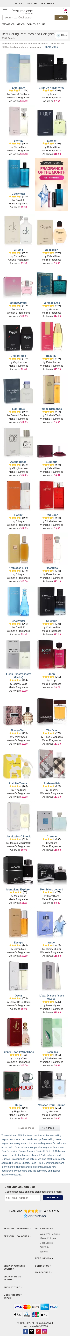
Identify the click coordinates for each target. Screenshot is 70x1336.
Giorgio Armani (20, 468)
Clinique (20, 521)
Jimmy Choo (20, 736)
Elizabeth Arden (53, 521)
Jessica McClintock (20, 843)
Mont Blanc (20, 896)
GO (61, 17)
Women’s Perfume (50, 1234)
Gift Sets (44, 1247)
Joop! (53, 680)
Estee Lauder (53, 362)
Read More (51, 47)
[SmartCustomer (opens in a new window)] (35, 1216)
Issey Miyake (20, 683)
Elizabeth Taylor (53, 415)
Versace (20, 309)
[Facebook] (25, 1332)
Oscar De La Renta (20, 1002)
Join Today (53, 1197)
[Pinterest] (38, 1332)
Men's (21, 24)
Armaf (53, 94)
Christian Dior (53, 627)
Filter (64, 35)
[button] (5, 11)
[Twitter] (31, 1332)
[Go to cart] (65, 10)
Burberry (53, 789)
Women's (8, 24)
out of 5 (51, 1211)
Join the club (36, 24)
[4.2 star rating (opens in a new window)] (33, 1211)
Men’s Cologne (48, 1238)
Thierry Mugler (53, 949)
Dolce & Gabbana (20, 94)
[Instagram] (44, 1332)
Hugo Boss (20, 1111)
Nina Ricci (20, 789)
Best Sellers (46, 1242)
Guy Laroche (20, 362)
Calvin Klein (20, 147)
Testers (44, 1251)
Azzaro (53, 843)
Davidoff (20, 200)
